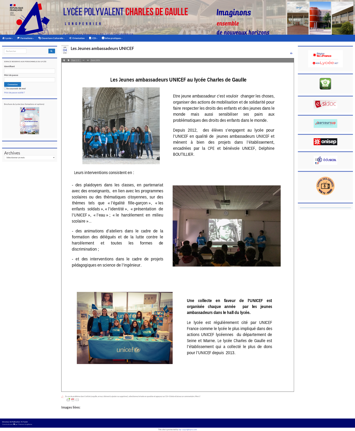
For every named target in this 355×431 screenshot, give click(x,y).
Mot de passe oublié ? (14, 92)
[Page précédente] (64, 60)
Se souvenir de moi (16, 88)
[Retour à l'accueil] (177, 17)
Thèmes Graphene (25, 424)
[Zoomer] (88, 60)
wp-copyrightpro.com (188, 429)
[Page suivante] (68, 60)
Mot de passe (11, 75)
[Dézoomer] (83, 60)
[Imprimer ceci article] (291, 53)
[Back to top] (348, 424)
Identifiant (9, 66)
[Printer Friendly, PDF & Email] (72, 400)
